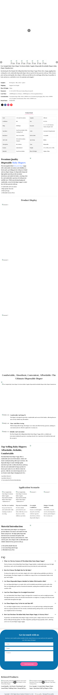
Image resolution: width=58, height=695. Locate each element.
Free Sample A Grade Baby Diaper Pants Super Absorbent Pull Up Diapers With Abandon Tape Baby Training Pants (41, 687)
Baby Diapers (19, 162)
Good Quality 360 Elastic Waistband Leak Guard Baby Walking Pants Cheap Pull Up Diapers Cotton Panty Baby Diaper (13, 687)
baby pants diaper (18, 166)
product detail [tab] (29, 113)
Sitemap (45, 694)
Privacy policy (38, 694)
